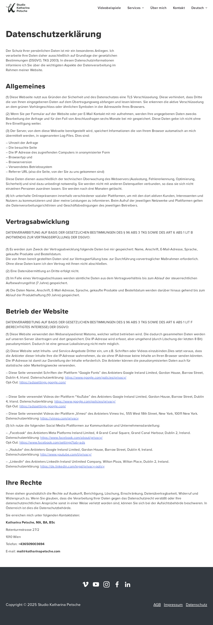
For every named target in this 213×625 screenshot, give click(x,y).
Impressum (173, 604)
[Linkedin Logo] (127, 584)
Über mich (158, 7)
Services (133, 7)
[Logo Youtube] (96, 584)
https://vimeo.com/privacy (59, 418)
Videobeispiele (109, 7)
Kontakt (179, 7)
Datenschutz (196, 604)
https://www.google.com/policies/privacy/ (95, 377)
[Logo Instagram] (107, 584)
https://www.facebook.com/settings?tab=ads (52, 442)
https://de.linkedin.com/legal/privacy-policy (72, 466)
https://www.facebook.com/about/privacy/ (71, 437)
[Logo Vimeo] (85, 584)
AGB (157, 604)
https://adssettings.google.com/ (42, 382)
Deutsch (197, 7)
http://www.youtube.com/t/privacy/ (66, 454)
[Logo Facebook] (117, 584)
